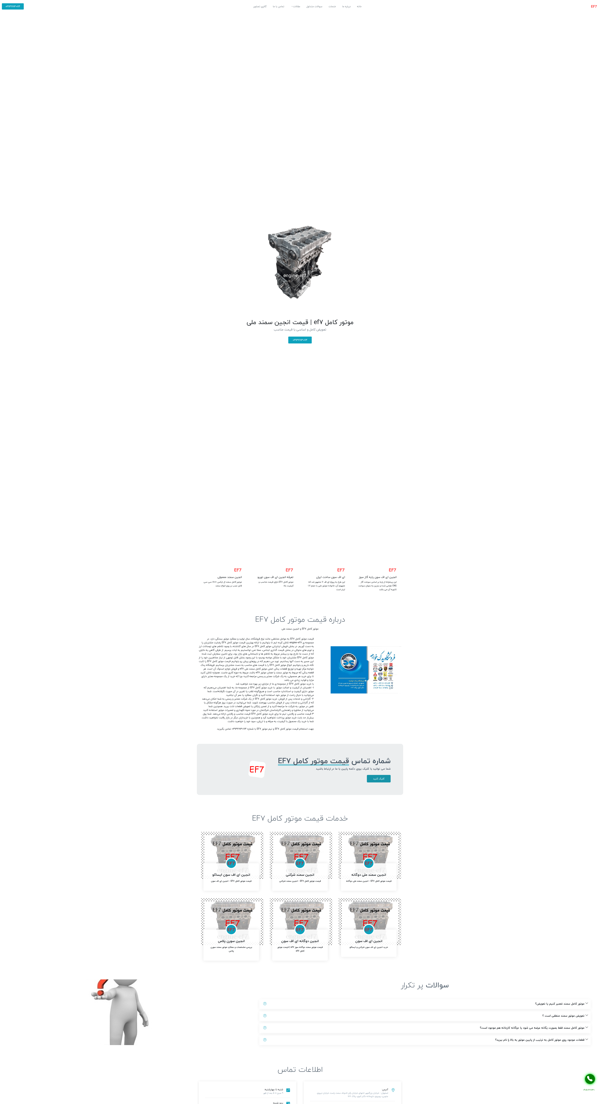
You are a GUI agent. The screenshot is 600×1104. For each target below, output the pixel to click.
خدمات (332, 6)
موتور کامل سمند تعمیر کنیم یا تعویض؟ (559, 1003)
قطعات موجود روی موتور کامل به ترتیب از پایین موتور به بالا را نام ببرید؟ (539, 1039)
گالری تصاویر (260, 6)
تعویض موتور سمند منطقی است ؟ (563, 1015)
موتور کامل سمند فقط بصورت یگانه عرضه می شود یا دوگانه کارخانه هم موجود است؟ (532, 1027)
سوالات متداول (314, 6)
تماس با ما (278, 6)
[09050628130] (590, 1079)
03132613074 (12, 6)
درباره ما (346, 6)
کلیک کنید (378, 778)
